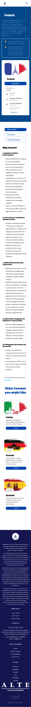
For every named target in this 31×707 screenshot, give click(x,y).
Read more (14, 112)
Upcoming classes (13, 140)
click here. (7, 380)
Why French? (12, 129)
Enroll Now (15, 83)
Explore (16, 428)
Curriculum (11, 134)
